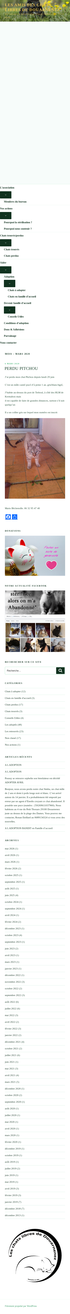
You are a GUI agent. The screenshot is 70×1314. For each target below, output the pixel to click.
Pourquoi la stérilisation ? (18, 222)
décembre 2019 (13, 1148)
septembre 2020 (13, 1102)
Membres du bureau (15, 201)
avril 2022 (10, 1022)
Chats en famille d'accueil (18, 698)
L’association (7, 187)
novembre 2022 (13, 982)
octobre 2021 (11, 1048)
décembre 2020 (13, 1088)
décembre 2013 (13, 1215)
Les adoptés (11, 724)
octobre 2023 (11, 935)
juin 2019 (10, 1175)
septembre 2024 (13, 908)
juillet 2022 (10, 1008)
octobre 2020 (11, 1095)
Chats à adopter (17, 290)
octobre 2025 (11, 875)
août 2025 (10, 888)
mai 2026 (9, 848)
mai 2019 (9, 1182)
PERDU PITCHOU (21, 368)
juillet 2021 (10, 1055)
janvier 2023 (11, 968)
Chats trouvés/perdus (12, 235)
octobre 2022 (11, 988)
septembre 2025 (13, 882)
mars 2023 (10, 962)
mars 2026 (10, 862)
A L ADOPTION (13, 765)
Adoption (9, 276)
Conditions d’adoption (16, 323)
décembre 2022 (13, 975)
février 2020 (11, 1142)
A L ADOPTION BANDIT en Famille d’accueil (29, 828)
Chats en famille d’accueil (22, 296)
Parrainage (10, 335)
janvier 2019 (11, 1202)
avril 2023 (10, 955)
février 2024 (11, 922)
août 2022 (10, 1002)
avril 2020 (10, 1128)
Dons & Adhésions (14, 329)
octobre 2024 (11, 902)
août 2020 (10, 1108)
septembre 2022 (13, 995)
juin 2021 (10, 1062)
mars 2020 (10, 1135)
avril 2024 (10, 915)
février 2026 (11, 868)
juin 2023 (10, 948)
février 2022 (11, 1028)
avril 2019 (10, 1188)
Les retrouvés (12, 731)
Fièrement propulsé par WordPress (21, 1306)
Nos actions (6, 208)
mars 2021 (10, 1082)
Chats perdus (11, 255)
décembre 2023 (13, 928)
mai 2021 (9, 1068)
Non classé (10, 738)
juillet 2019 (10, 1168)
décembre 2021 (13, 1042)
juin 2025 (10, 895)
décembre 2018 (13, 1208)
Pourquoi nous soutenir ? (18, 228)
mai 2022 (9, 1015)
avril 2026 (10, 855)
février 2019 (11, 1195)
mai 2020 (9, 1122)
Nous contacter (8, 342)
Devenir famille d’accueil (17, 303)
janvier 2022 (11, 1035)
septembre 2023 (13, 942)
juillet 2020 (10, 1115)
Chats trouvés (11, 249)
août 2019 (10, 1162)
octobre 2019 (11, 1155)
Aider (3, 262)
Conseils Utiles (16, 316)
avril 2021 (10, 1075)
